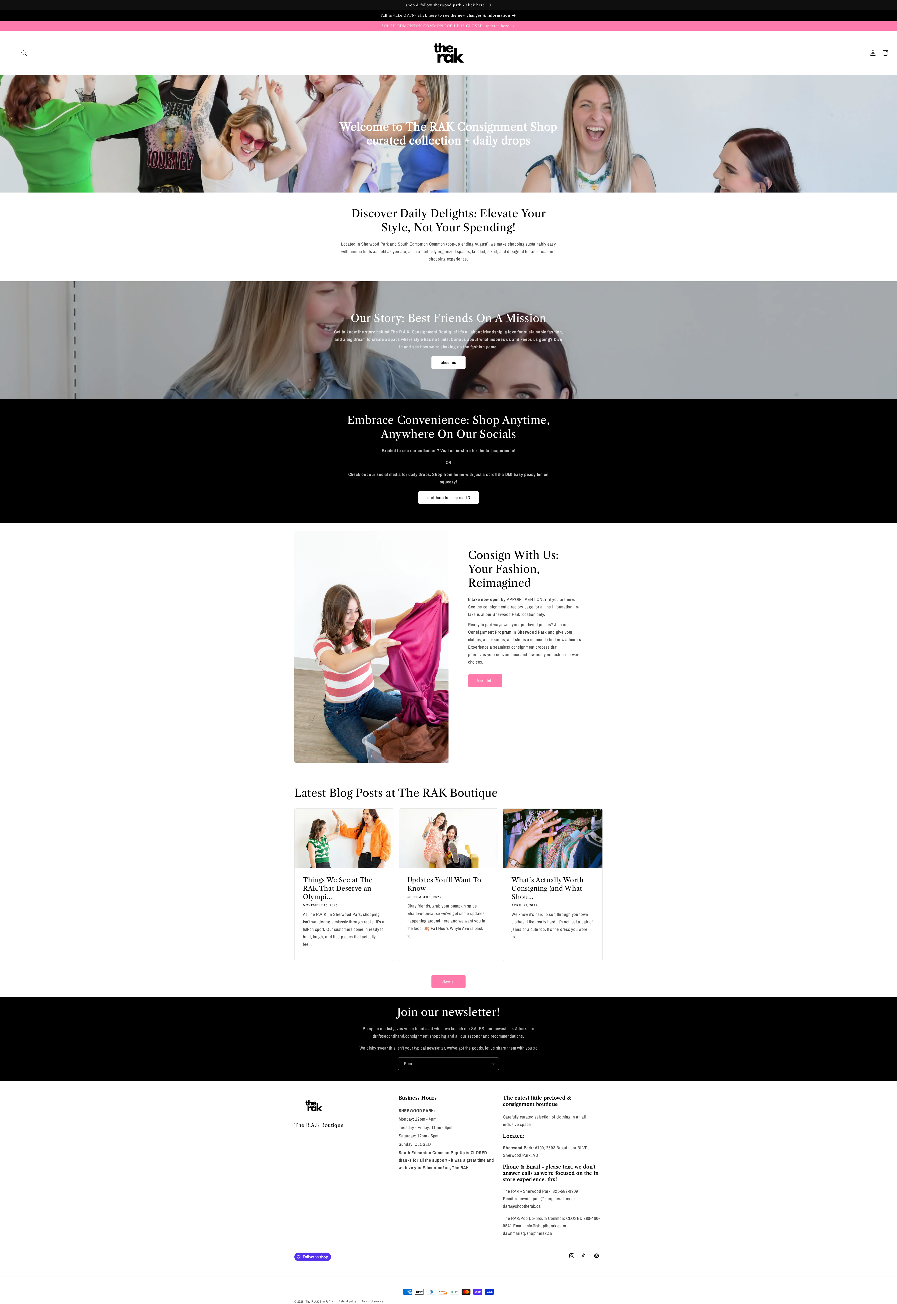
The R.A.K (312, 1301)
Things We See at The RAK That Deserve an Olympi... (338, 888)
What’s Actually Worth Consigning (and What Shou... (548, 888)
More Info (485, 681)
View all (448, 982)
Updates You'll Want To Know (444, 884)
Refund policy (347, 1301)
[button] (12, 53)
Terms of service (372, 1301)
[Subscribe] (492, 1063)
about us (448, 362)
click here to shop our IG (448, 497)
